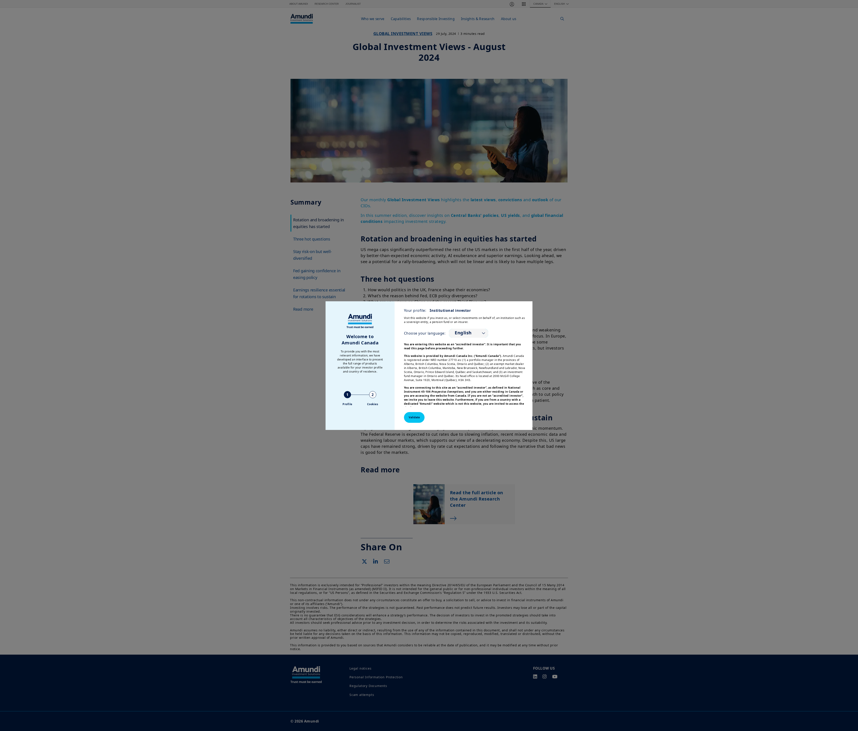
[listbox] (468, 333)
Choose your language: (425, 333)
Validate (414, 417)
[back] (845, 388)
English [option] (463, 333)
